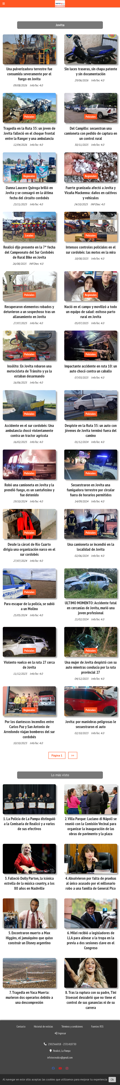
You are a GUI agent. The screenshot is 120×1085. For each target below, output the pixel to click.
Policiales (29, 116)
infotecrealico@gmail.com (60, 1057)
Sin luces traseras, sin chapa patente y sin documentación (90, 71)
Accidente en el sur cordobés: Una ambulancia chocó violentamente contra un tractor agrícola (29, 430)
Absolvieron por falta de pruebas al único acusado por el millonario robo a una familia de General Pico (91, 883)
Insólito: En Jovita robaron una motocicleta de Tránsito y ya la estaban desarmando (29, 371)
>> (72, 755)
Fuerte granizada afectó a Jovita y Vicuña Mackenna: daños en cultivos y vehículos (91, 192)
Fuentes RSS (97, 1026)
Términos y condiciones (72, 1026)
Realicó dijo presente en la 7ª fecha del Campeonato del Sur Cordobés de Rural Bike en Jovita (29, 252)
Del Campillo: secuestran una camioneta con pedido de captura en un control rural (90, 133)
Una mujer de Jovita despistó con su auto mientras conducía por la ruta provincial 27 (91, 667)
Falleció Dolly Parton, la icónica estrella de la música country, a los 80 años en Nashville (29, 883)
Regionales (29, 176)
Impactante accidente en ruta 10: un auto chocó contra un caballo (90, 368)
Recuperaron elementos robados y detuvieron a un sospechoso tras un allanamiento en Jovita (29, 311)
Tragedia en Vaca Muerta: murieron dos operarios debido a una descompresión (29, 997)
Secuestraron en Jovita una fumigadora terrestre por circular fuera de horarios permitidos (91, 490)
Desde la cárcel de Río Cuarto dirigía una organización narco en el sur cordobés (29, 549)
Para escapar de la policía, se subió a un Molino (29, 606)
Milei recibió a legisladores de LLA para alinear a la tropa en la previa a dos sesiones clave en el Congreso (90, 940)
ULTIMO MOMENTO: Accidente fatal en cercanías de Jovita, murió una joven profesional (91, 607)
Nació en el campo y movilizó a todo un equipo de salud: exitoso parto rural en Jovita (90, 311)
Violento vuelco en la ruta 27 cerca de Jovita (29, 665)
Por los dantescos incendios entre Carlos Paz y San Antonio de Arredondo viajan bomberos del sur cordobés (29, 729)
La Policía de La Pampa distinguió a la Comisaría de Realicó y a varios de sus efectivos (29, 823)
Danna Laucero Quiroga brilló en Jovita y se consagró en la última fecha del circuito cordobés (29, 192)
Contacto (21, 1026)
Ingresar (62, 1033)
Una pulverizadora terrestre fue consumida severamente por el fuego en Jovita (29, 73)
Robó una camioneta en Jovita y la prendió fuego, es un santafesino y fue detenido (29, 490)
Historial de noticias (43, 1026)
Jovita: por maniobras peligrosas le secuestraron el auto (90, 724)
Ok (112, 1079)
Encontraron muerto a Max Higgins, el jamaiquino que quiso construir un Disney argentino (29, 937)
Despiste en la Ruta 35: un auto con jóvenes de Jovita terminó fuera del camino (91, 430)
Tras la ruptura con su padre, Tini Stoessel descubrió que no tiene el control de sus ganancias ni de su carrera (91, 1000)
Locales (29, 235)
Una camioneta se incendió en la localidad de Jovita (90, 547)
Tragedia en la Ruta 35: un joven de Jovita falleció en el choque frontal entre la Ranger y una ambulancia (29, 133)
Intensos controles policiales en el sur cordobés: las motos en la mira (91, 249)
